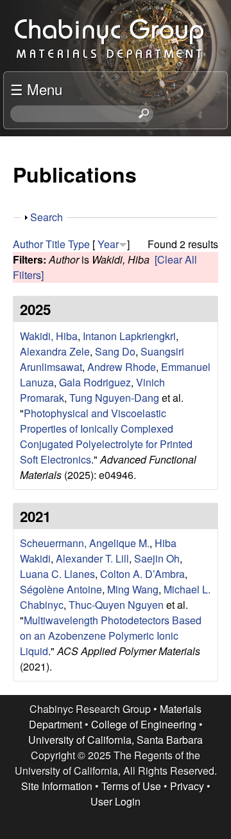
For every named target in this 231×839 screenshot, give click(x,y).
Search (46, 217)
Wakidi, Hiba (49, 336)
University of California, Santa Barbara (115, 739)
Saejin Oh (157, 558)
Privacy (187, 786)
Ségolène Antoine (61, 589)
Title (55, 244)
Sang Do (115, 351)
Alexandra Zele (55, 351)
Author (28, 244)
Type (79, 244)
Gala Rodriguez (95, 382)
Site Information (56, 786)
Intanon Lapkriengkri (129, 336)
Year (108, 244)
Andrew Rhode (121, 366)
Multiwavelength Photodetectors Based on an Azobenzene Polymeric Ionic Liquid (110, 635)
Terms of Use (131, 786)
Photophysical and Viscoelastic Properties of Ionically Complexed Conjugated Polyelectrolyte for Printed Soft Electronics (106, 436)
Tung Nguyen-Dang (114, 397)
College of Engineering (143, 724)
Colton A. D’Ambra (142, 573)
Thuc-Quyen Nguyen (116, 604)
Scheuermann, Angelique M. (85, 543)
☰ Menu (36, 88)
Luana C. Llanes (57, 573)
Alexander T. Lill (92, 558)
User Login (115, 801)
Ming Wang (132, 589)
